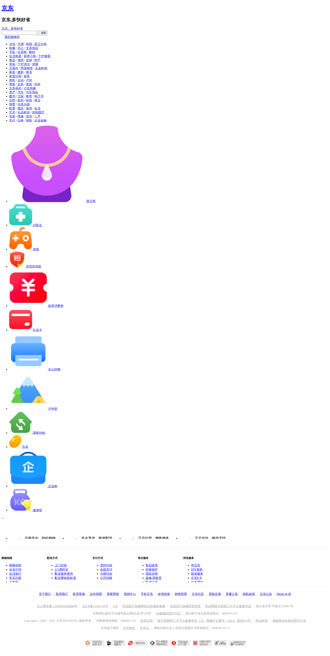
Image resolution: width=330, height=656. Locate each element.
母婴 (12, 104)
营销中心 (130, 594)
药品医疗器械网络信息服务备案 (144, 606)
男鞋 (12, 80)
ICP (115, 606)
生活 (37, 108)
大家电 (13, 582)
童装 (29, 84)
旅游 (29, 108)
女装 (21, 84)
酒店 (21, 108)
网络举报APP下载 (180, 643)
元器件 (13, 68)
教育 (29, 96)
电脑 (12, 48)
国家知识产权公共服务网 (237, 643)
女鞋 (12, 100)
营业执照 (262, 620)
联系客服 (79, 594)
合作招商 (96, 594)
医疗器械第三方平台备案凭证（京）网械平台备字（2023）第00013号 (205, 620)
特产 (37, 60)
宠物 (35, 64)
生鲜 (29, 60)
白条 (21, 120)
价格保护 (152, 569)
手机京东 (147, 594)
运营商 (22, 52)
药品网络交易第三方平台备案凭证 (228, 606)
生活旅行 (15, 573)
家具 (29, 72)
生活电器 (15, 56)
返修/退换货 (154, 578)
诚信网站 (137, 643)
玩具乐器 (24, 104)
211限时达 (61, 569)
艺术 (12, 112)
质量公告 (232, 594)
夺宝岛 (195, 565)
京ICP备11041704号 (95, 606)
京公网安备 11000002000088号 (57, 606)
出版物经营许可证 (168, 613)
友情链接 (164, 594)
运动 (21, 80)
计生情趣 (30, 88)
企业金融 (40, 120)
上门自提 (61, 565)
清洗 (29, 116)
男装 (12, 84)
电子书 (39, 96)
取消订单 (152, 582)
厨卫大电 (40, 44)
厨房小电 (30, 56)
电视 (29, 44)
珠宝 (37, 100)
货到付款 (106, 565)
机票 (12, 108)
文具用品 (32, 48)
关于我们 (45, 594)
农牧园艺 (38, 112)
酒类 (21, 60)
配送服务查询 (64, 573)
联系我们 (62, 594)
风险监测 (215, 594)
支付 (12, 120)
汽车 (21, 92)
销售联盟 (181, 594)
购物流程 (15, 565)
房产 (12, 92)
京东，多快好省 (12, 28)
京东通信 (197, 582)
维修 (21, 116)
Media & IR (284, 594)
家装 (12, 72)
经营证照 (147, 620)
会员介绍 (15, 569)
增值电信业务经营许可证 (289, 620)
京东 (8, 8)
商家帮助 (113, 594)
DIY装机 (197, 569)
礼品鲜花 (24, 112)
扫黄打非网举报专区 (202, 643)
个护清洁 (24, 64)
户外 (29, 80)
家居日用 (15, 76)
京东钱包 (129, 628)
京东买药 (15, 88)
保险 (29, 120)
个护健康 (44, 56)
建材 (21, 72)
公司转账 (106, 578)
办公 (21, 48)
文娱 (21, 96)
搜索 (42, 32)
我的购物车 (12, 37)
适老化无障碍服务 (220, 643)
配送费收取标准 (65, 578)
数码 (32, 52)
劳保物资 (27, 68)
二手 (37, 116)
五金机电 (41, 68)
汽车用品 (32, 92)
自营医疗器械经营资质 (185, 606)
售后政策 (152, 565)
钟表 (29, 100)
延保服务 (197, 573)
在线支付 (106, 569)
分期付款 (106, 573)
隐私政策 (249, 594)
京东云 (145, 628)
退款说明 (152, 573)
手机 (12, 52)
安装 (12, 116)
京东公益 (266, 594)
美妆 (12, 64)
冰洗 (12, 44)
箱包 (21, 100)
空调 (21, 44)
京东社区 (198, 594)
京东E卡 (196, 578)
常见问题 (15, 578)
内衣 (37, 84)
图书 (12, 96)
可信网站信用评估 (94, 643)
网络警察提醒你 (115, 643)
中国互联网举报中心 (159, 643)
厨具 (27, 76)
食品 (12, 60)
